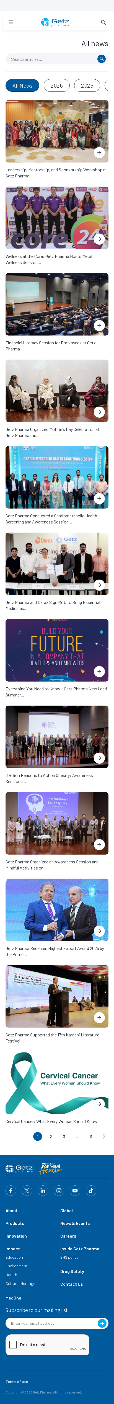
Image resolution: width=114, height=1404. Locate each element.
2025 (87, 85)
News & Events (75, 1223)
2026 (57, 85)
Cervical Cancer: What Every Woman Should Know (51, 1121)
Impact (13, 1248)
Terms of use (17, 1381)
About (12, 1210)
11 (90, 1136)
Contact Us (71, 1284)
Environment (16, 1265)
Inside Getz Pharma (79, 1248)
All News (22, 85)
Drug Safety (72, 1271)
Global (66, 1210)
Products (15, 1223)
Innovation (16, 1235)
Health (11, 1274)
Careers (68, 1235)
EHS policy (69, 1257)
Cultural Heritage (20, 1283)
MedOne (13, 1297)
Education (14, 1257)
